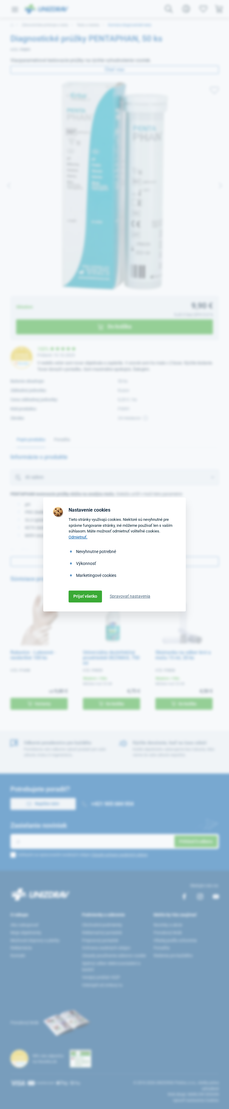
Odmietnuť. (78, 537)
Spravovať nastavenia (130, 596)
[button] (217, 1097)
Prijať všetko (85, 596)
